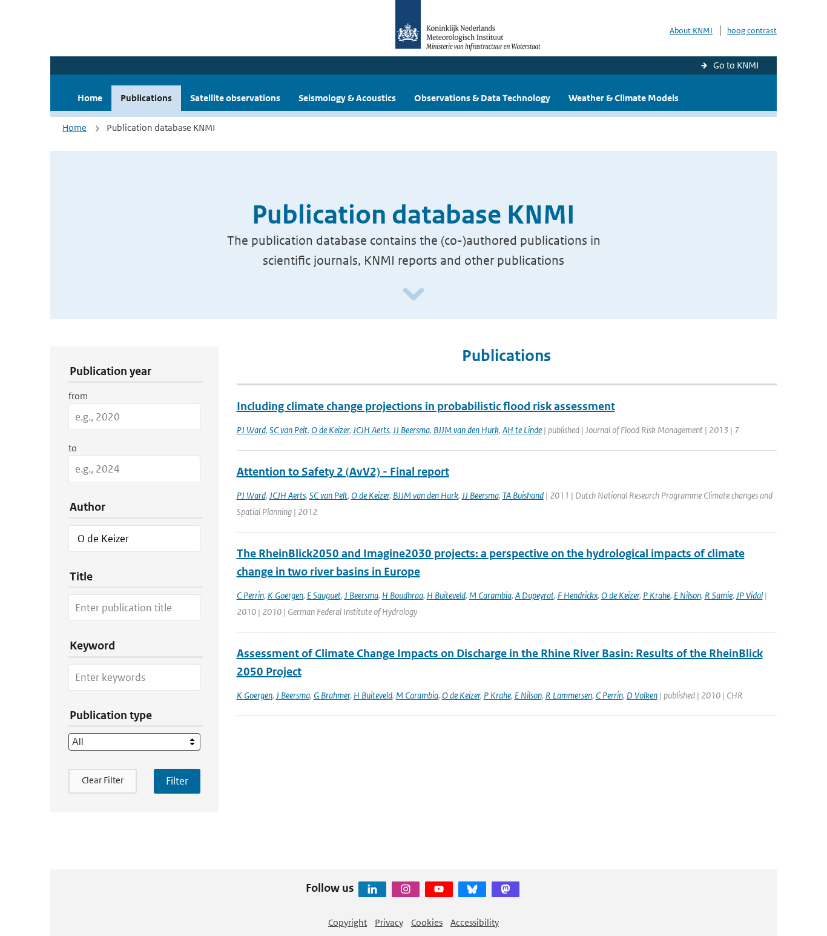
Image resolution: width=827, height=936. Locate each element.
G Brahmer (332, 695)
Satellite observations (235, 98)
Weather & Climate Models (623, 98)
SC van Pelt (288, 430)
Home (89, 98)
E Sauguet (324, 595)
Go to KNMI (736, 65)
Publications (146, 98)
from (78, 396)
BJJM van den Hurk (466, 430)
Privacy (389, 922)
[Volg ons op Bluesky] (472, 889)
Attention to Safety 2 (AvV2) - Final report (343, 472)
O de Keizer (330, 430)
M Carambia (490, 595)
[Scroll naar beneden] (413, 295)
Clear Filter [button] (103, 780)
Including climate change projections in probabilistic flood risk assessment (426, 406)
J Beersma (361, 595)
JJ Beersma (411, 430)
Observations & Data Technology (482, 98)
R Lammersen (568, 695)
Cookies (427, 922)
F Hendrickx (578, 595)
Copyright (347, 922)
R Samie (719, 595)
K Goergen (285, 595)
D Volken (642, 695)
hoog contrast (752, 30)
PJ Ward (251, 430)
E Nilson (687, 595)
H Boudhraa (402, 595)
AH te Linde (522, 430)
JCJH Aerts (371, 430)
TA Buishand (523, 495)
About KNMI (691, 30)
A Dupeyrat (534, 595)
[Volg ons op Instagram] (405, 889)
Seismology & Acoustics (347, 98)
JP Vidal (749, 595)
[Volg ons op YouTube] (439, 889)
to (72, 448)
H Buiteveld (446, 595)
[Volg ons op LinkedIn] (372, 889)
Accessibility (474, 922)
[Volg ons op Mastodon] (505, 889)
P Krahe (656, 595)
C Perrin (250, 595)
